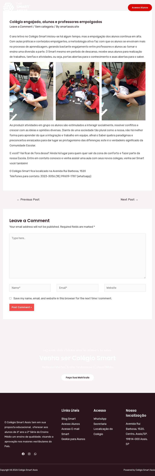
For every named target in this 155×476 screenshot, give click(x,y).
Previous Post (28, 199)
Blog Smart (73, 7)
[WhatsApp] (35, 454)
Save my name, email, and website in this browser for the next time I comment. (62, 298)
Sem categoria (44, 26)
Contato (117, 7)
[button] (77, 377)
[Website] (125, 288)
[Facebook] (23, 454)
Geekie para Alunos (73, 439)
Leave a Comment (21, 26)
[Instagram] (29, 454)
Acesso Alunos (70, 424)
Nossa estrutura (96, 7)
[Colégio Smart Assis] (16, 7)
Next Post (129, 199)
